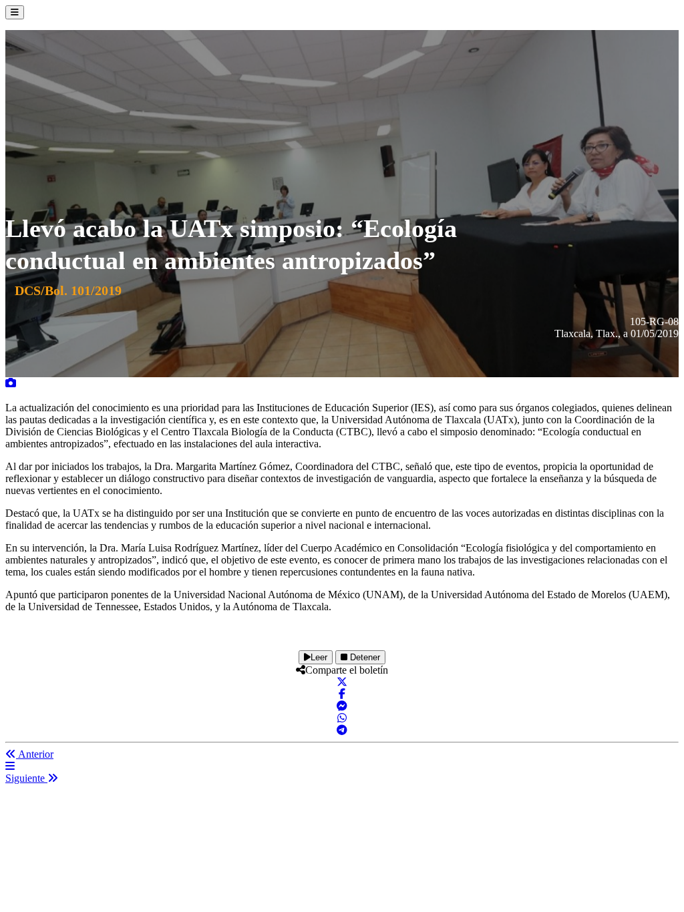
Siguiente (26, 778)
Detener (363, 657)
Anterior (34, 754)
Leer (319, 657)
